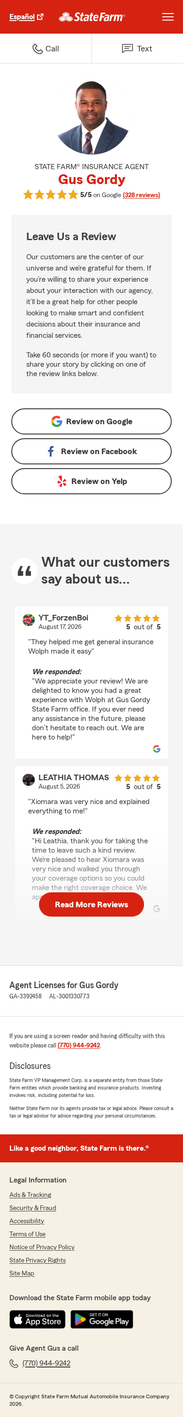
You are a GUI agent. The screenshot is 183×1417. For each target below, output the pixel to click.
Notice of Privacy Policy (42, 1247)
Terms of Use (27, 1234)
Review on (99, 421)
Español (22, 17)
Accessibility (26, 1221)
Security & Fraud (32, 1208)
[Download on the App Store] (37, 1319)
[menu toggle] (168, 17)
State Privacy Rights (37, 1260)
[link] (92, 16)
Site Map (21, 1273)
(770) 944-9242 (79, 1045)
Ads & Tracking (30, 1195)
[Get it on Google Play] (101, 1319)
